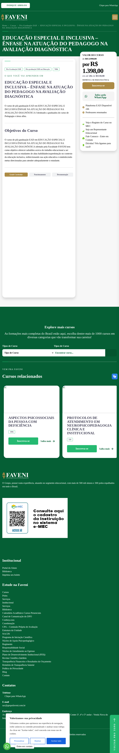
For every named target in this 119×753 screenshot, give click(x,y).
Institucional (7, 602)
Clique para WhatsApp (108, 5)
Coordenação (8, 623)
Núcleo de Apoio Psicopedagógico (18, 640)
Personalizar (19, 741)
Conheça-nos (8, 620)
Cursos (13, 26)
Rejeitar (38, 741)
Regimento (7, 644)
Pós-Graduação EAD (28, 26)
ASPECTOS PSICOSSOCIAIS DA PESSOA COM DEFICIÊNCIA (31, 421)
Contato (6, 675)
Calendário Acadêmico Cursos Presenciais (21, 613)
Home (4, 26)
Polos (4, 595)
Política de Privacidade (12, 668)
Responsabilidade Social (13, 647)
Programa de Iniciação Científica (17, 637)
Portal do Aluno (9, 568)
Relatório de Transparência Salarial (18, 665)
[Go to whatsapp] (7, 746)
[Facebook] (8, 493)
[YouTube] (13, 493)
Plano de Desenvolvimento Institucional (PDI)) (23, 654)
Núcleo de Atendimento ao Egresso (18, 651)
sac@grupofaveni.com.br (13, 705)
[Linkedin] (19, 493)
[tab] (16, 175)
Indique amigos (16, 5)
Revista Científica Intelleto (14, 658)
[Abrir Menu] (115, 17)
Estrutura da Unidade (12, 630)
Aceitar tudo (56, 741)
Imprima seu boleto (11, 575)
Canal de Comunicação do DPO (17, 616)
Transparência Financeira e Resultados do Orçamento (26, 661)
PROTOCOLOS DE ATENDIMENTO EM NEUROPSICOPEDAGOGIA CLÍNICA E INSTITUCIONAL (89, 425)
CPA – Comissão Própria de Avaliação (20, 627)
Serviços (6, 599)
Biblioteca (7, 571)
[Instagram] (3, 493)
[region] (38, 730)
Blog (4, 672)
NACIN (6, 634)
